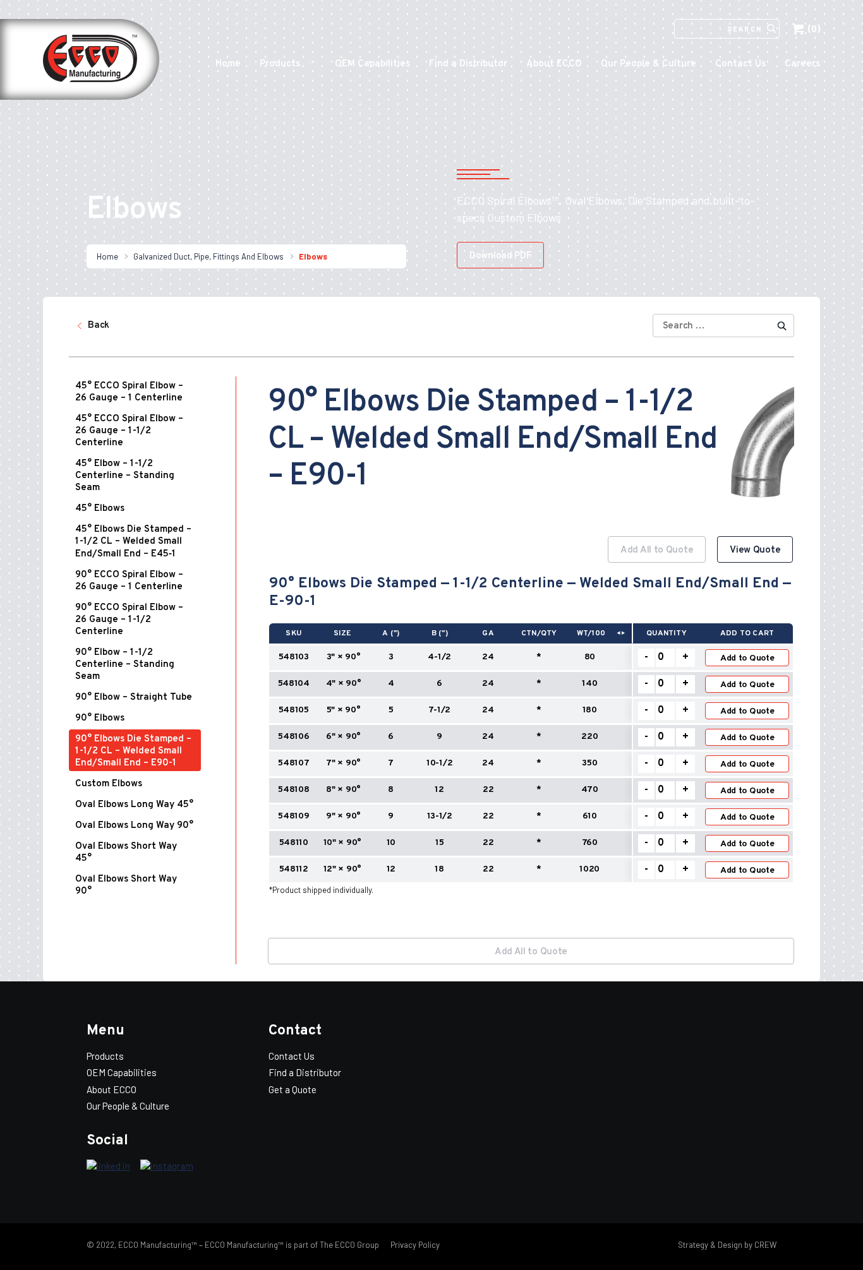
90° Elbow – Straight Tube (133, 698)
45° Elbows (99, 509)
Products (280, 64)
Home (228, 64)
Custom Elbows (108, 784)
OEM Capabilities (372, 64)
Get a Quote (293, 1089)
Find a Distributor (468, 64)
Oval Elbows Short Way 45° (126, 853)
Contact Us (740, 64)
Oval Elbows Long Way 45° (134, 805)
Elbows (313, 256)
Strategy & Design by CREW (727, 1245)
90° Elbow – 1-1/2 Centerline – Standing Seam (124, 665)
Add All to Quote (656, 550)
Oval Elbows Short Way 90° (126, 885)
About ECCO (554, 64)
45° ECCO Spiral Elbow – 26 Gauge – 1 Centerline (129, 392)
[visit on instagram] (166, 1166)
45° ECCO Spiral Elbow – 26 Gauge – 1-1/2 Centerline (129, 431)
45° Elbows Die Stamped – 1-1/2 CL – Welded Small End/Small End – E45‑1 (133, 542)
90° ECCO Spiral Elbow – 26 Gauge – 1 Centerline (129, 581)
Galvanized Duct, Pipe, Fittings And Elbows (208, 256)
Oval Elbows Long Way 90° (134, 826)
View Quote (755, 550)
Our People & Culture (648, 64)
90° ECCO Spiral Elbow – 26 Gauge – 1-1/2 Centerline (129, 620)
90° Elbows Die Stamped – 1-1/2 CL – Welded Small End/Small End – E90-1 (133, 751)
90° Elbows (99, 718)
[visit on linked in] (108, 1166)
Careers (802, 64)
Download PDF (500, 256)
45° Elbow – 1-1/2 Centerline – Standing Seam (124, 476)
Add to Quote (747, 658)
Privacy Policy (414, 1245)
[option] (531, 726)
